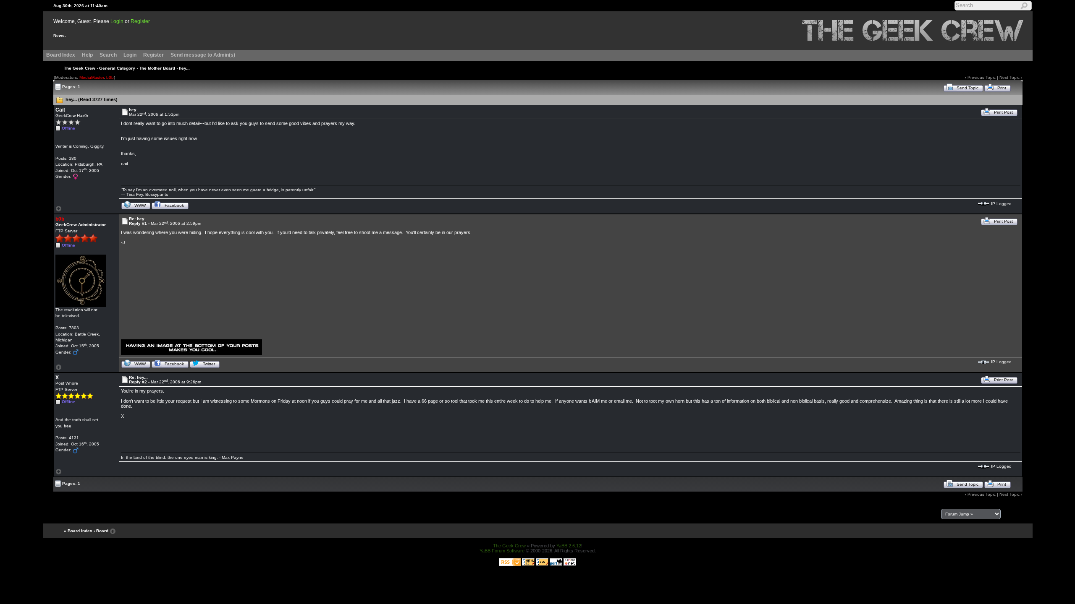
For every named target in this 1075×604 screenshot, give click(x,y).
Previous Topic (982, 77)
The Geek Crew (79, 68)
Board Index (60, 55)
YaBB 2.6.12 (568, 545)
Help (87, 55)
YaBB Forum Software (502, 550)
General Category (117, 68)
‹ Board (101, 530)
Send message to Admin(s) (202, 55)
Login (116, 21)
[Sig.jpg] (191, 346)
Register (140, 21)
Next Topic (1009, 77)
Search (108, 55)
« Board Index (78, 530)
